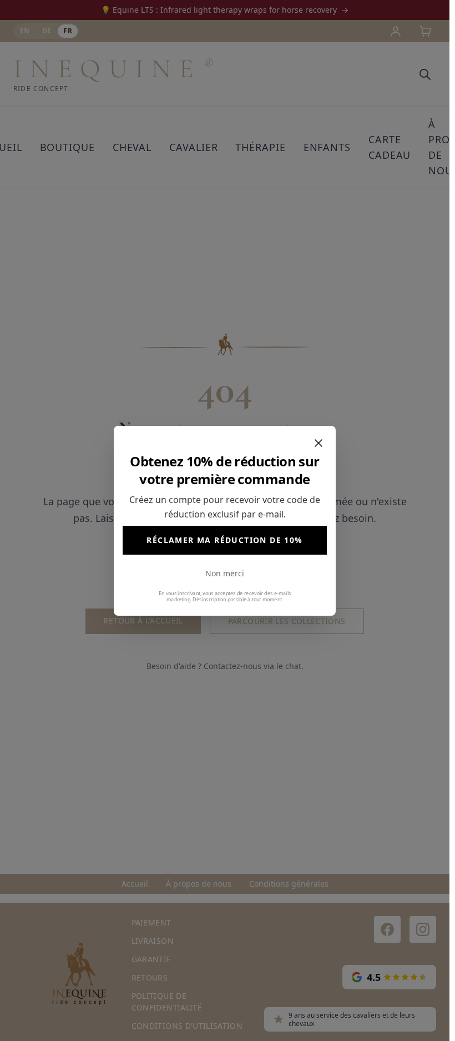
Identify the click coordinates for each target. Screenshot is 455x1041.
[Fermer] (318, 443)
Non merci (224, 573)
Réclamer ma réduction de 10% (224, 540)
